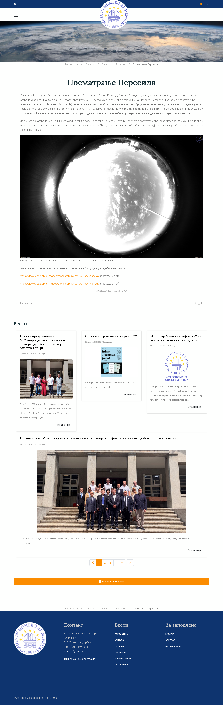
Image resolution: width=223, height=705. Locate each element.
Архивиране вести (112, 581)
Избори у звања (123, 658)
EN (207, 4)
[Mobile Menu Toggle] (16, 14)
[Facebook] (15, 4)
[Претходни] (92, 562)
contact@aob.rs (73, 651)
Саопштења (121, 664)
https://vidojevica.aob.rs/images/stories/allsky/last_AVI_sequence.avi (60, 275)
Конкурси (120, 640)
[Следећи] (130, 562)
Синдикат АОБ (173, 646)
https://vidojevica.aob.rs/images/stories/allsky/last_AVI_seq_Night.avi (60, 283)
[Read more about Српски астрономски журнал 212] (111, 362)
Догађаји (120, 652)
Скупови (119, 646)
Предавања (121, 634)
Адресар (170, 640)
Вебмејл (169, 634)
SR (201, 4)
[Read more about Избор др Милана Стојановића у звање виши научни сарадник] (176, 366)
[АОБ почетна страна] (30, 638)
